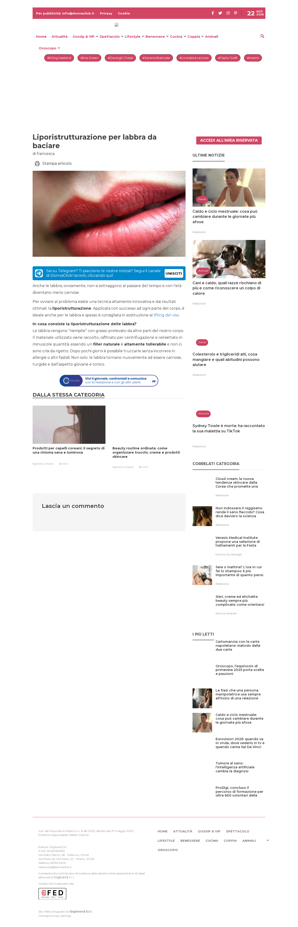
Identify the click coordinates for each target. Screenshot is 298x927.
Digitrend (61, 877)
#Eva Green (89, 58)
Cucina (176, 36)
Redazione (199, 232)
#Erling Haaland (59, 58)
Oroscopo (47, 48)
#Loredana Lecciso (194, 58)
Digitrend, (38, 463)
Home (41, 36)
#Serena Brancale (156, 58)
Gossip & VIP (84, 36)
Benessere (155, 36)
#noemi (253, 58)
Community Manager (229, 554)
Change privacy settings (54, 915)
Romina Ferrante (226, 613)
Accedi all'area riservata (229, 140)
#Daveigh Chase (120, 58)
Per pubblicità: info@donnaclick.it (65, 13)
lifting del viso (166, 315)
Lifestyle (132, 36)
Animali (211, 36)
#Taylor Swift (227, 58)
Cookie (124, 13)
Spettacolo (110, 36)
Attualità (60, 36)
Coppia (193, 36)
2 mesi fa (49, 463)
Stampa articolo (57, 163)
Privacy (106, 13)
